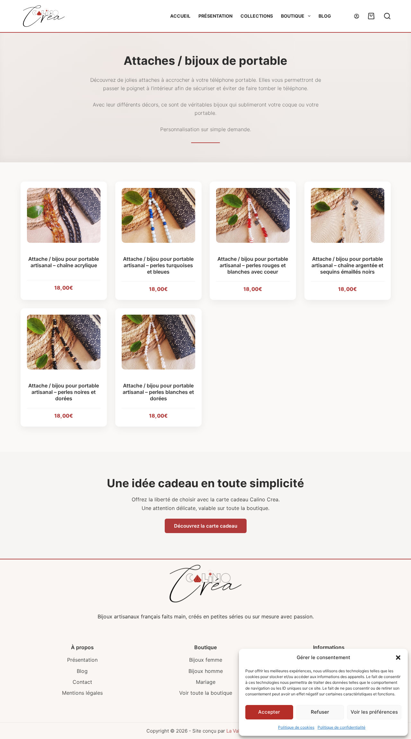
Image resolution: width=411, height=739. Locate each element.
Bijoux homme (205, 671)
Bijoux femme (205, 660)
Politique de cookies (296, 727)
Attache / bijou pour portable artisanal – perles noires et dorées (63, 392)
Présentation (215, 16)
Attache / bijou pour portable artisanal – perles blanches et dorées (158, 392)
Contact (82, 682)
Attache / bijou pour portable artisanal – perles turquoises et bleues (158, 265)
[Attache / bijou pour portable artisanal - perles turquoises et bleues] (158, 215)
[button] (398, 657)
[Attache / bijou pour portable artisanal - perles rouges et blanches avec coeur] (253, 215)
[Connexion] (356, 16)
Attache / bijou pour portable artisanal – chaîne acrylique (63, 262)
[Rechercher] (387, 16)
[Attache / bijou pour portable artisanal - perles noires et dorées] (64, 342)
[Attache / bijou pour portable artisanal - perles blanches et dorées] (158, 342)
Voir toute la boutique (205, 693)
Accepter (269, 712)
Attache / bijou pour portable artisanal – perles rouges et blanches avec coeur (252, 265)
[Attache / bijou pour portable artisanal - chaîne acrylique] (64, 215)
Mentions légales (82, 693)
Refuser (320, 712)
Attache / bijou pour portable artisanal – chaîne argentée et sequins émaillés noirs (347, 265)
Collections (256, 16)
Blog (325, 16)
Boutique (292, 16)
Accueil (180, 16)
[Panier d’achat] (369, 16)
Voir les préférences (374, 712)
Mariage (205, 682)
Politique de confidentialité (341, 727)
